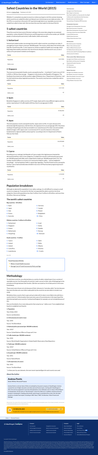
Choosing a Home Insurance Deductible (76, 32)
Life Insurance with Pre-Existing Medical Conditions (79, 51)
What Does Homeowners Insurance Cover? (77, 30)
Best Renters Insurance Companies (75, 74)
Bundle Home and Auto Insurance (75, 19)
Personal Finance (15, 418)
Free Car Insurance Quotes (35, 432)
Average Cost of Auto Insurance (74, 11)
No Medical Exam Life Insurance (74, 49)
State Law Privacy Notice (82, 432)
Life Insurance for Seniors (73, 53)
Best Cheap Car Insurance (73, 13)
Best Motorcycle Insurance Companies (76, 61)
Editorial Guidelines (68, 428)
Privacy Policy (79, 428)
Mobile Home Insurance (72, 36)
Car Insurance (49, 2)
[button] (15, 12)
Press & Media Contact (68, 432)
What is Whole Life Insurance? (74, 47)
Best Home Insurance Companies (74, 28)
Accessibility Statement (8, 451)
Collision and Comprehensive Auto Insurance (77, 17)
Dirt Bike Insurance (71, 67)
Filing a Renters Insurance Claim (74, 80)
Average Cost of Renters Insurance (75, 72)
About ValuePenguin (68, 426)
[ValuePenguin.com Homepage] (10, 2)
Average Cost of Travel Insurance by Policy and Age (26, 266)
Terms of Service (80, 426)
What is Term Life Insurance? (73, 45)
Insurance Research (68, 434)
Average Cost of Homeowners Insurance (76, 26)
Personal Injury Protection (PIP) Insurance (77, 21)
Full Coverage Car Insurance (35, 428)
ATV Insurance (70, 65)
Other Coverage (84, 2)
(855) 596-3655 (20, 409)
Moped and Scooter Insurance (74, 63)
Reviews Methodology (68, 430)
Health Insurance (72, 2)
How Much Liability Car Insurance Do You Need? (78, 15)
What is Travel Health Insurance (20, 264)
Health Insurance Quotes (51, 430)
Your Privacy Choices (81, 430)
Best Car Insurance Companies (52, 428)
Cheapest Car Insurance (51, 426)
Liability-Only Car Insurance (35, 430)
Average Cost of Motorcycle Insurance (76, 59)
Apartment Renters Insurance (74, 78)
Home (7, 418)
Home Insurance (60, 2)
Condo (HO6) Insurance (72, 34)
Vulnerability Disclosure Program (83, 434)
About (93, 2)
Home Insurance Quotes (51, 432)
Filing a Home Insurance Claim (74, 38)
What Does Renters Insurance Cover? (75, 76)
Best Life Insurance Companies (74, 43)
